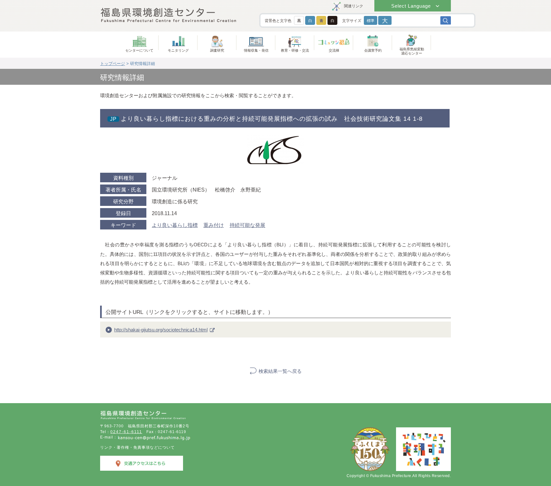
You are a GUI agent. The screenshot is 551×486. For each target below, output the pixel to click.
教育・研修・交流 (295, 50)
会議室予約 (373, 50)
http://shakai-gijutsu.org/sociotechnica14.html (161, 329)
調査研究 (217, 50)
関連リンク (353, 6)
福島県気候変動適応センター (412, 51)
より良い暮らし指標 (175, 225)
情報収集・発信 (256, 50)
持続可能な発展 (247, 225)
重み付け (213, 225)
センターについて (139, 50)
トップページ (112, 63)
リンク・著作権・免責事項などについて (137, 447)
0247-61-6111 (126, 432)
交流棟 (334, 50)
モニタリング (178, 50)
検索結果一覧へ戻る (280, 371)
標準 (370, 20)
